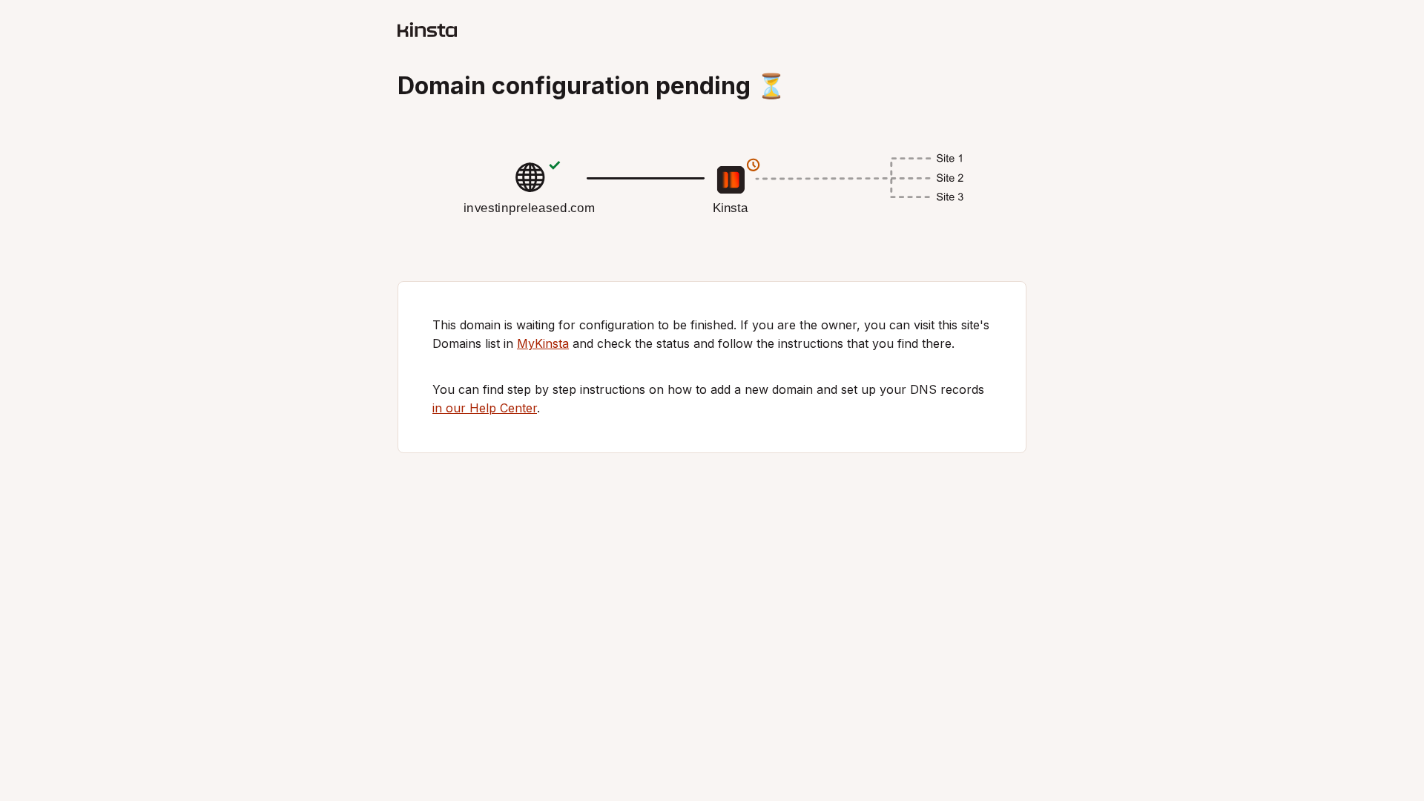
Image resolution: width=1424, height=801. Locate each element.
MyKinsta (543, 343)
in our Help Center (484, 407)
